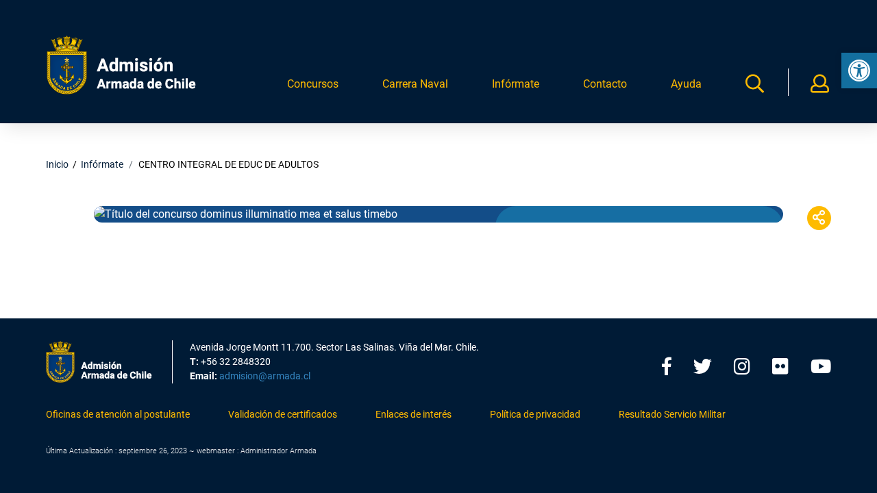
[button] (859, 70)
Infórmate (515, 83)
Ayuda (686, 83)
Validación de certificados (282, 414)
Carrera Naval (415, 83)
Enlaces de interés (413, 414)
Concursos (312, 83)
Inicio (57, 164)
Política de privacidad (535, 414)
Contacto (605, 83)
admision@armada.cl (264, 375)
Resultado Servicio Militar (672, 414)
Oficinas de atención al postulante (118, 414)
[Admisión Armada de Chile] (121, 65)
